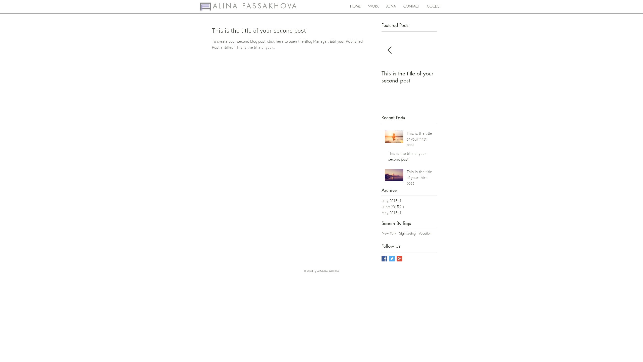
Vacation (425, 233)
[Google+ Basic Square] (399, 258)
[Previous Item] (389, 50)
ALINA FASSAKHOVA (255, 6)
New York (389, 233)
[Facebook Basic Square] (384, 258)
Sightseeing (407, 233)
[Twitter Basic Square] (392, 258)
